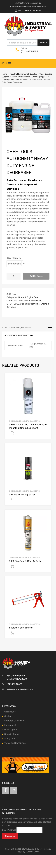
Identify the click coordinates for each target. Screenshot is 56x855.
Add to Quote (36, 276)
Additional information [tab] (16, 327)
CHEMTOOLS (13, 304)
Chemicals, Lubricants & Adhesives (24, 300)
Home (4, 74)
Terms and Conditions (15, 743)
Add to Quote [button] (12, 500)
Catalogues (10, 711)
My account (10, 725)
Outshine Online (32, 852)
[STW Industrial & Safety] (28, 35)
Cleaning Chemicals (10, 79)
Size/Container (14, 258)
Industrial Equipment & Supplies (23, 74)
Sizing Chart (10, 738)
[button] (4, 63)
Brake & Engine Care (28, 297)
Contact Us (9, 716)
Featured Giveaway (14, 720)
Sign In (28, 11)
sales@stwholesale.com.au (20, 689)
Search (43, 42)
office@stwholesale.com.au (29, 3)
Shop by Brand (11, 734)
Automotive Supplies (21, 77)
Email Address (9, 830)
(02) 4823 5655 (28, 51)
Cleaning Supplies (39, 77)
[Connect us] (5, 790)
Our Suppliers (10, 729)
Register (37, 11)
